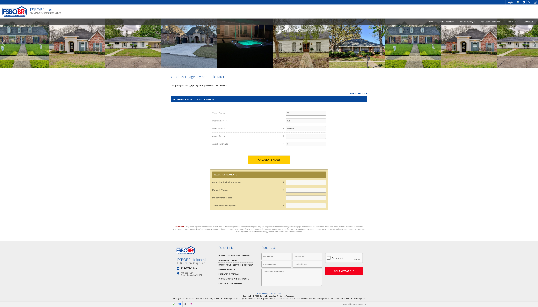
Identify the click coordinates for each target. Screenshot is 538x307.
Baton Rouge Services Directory (235, 265)
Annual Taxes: (218, 136)
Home (430, 21)
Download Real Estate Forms (234, 255)
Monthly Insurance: (222, 197)
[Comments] (291, 285)
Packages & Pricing (228, 274)
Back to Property (358, 93)
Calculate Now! (269, 159)
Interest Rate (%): (220, 120)
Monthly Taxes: (220, 190)
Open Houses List (227, 269)
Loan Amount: (218, 128)
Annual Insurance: (220, 143)
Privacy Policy (262, 293)
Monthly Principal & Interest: (226, 182)
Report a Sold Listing (230, 283)
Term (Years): (218, 113)
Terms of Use (275, 293)
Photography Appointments (233, 278)
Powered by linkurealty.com (354, 304)
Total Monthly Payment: (224, 205)
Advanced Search (227, 260)
